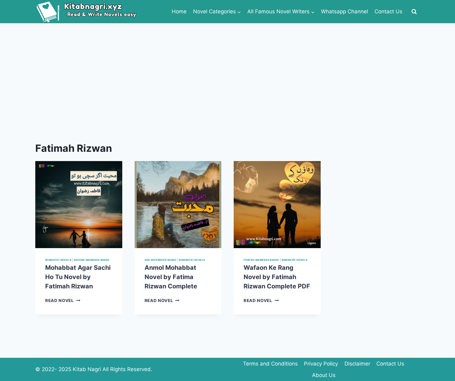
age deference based (161, 259)
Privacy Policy (321, 364)
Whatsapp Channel (344, 11)
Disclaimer (357, 364)
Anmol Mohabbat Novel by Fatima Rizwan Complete (171, 277)
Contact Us (388, 11)
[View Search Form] (414, 11)
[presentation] (78, 204)
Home (179, 11)
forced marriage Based (261, 259)
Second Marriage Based (91, 259)
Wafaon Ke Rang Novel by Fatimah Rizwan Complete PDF (277, 277)
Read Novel (62, 300)
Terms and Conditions (270, 364)
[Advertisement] (227, 69)
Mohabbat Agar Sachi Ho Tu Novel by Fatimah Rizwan (77, 277)
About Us (324, 375)
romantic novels (58, 259)
